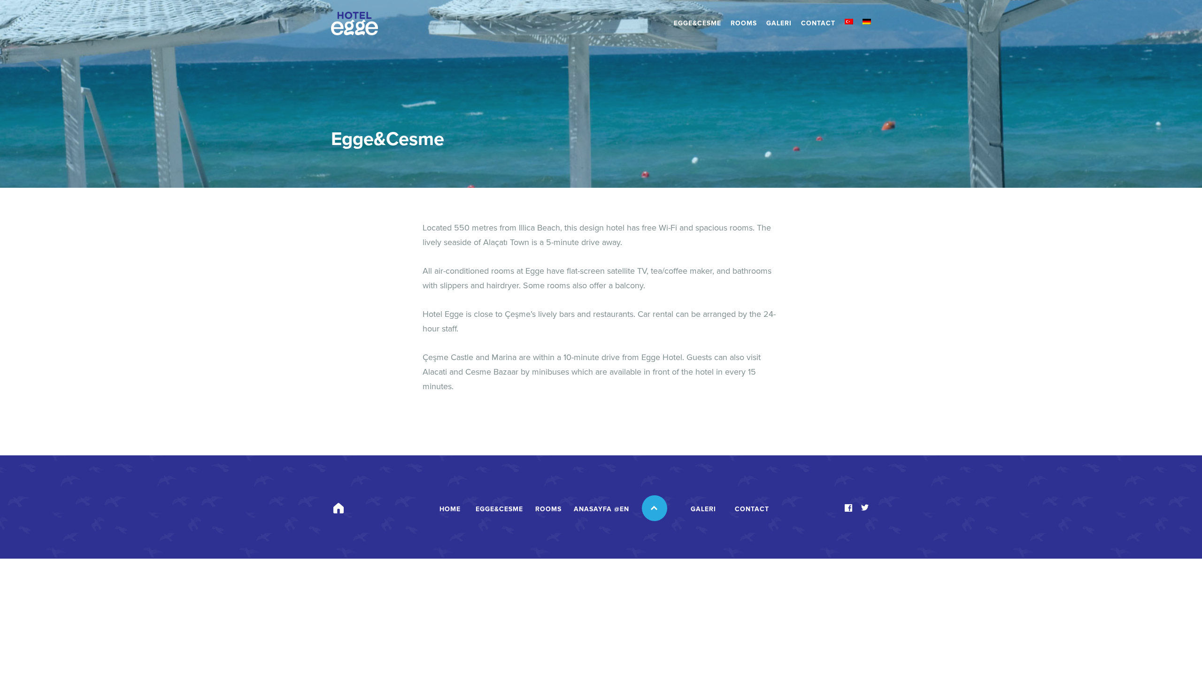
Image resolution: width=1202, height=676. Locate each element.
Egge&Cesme (697, 23)
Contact (818, 23)
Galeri (779, 23)
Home (450, 509)
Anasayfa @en (601, 509)
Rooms (744, 23)
